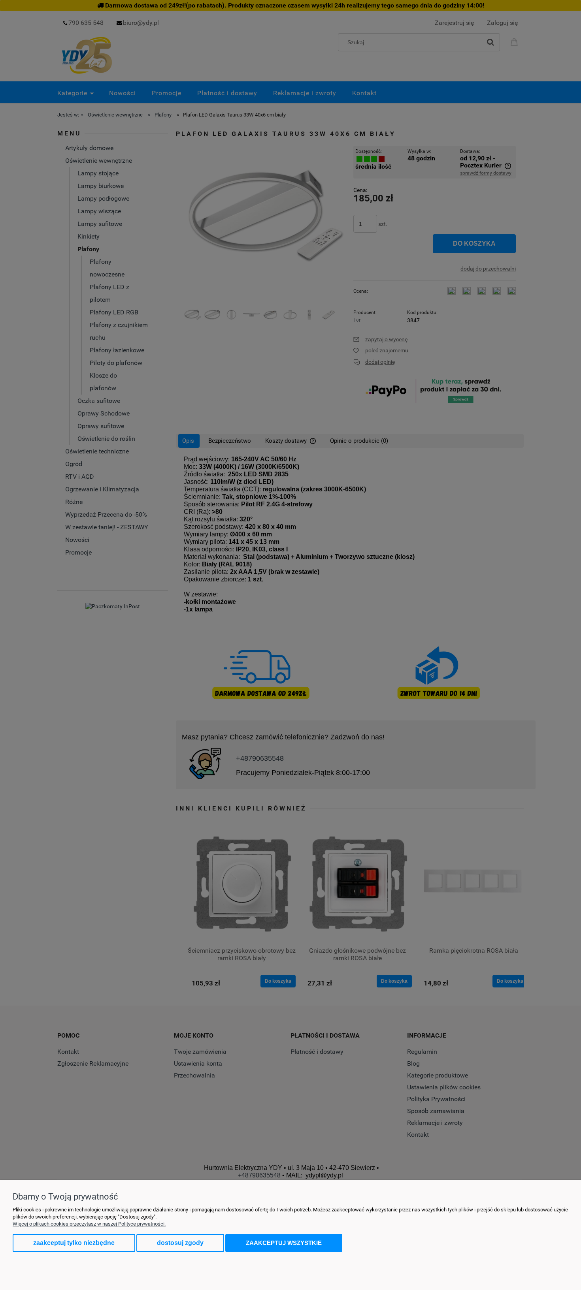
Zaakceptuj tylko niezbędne (74, 1242)
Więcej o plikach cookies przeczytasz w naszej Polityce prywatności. (89, 1224)
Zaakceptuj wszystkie (284, 1242)
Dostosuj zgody (180, 1242)
